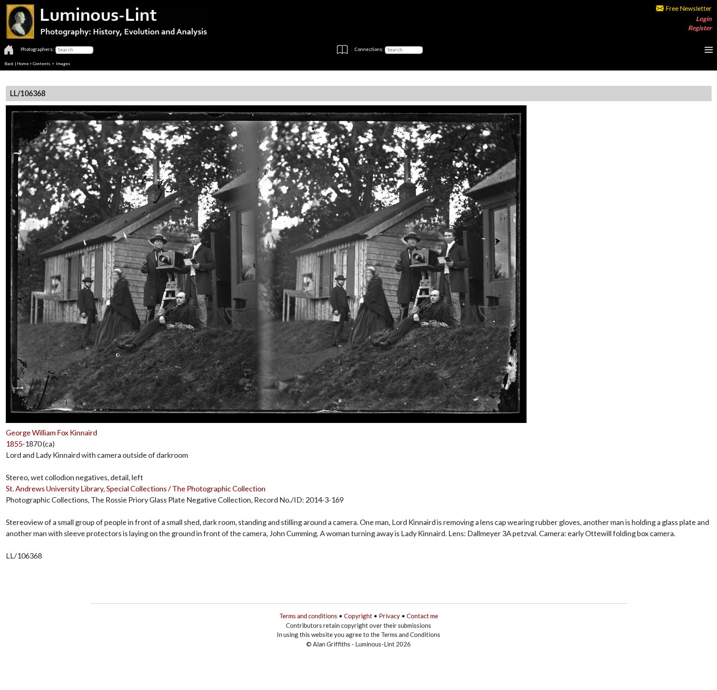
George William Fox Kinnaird (51, 432)
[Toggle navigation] (709, 50)
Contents (41, 63)
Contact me (422, 616)
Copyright (358, 616)
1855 (14, 443)
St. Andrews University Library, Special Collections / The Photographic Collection (136, 488)
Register (700, 28)
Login (704, 18)
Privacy (389, 616)
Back (9, 63)
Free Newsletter (689, 8)
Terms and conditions (308, 616)
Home (23, 63)
